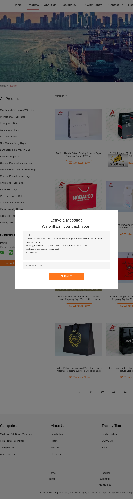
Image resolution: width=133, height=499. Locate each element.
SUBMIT (66, 276)
